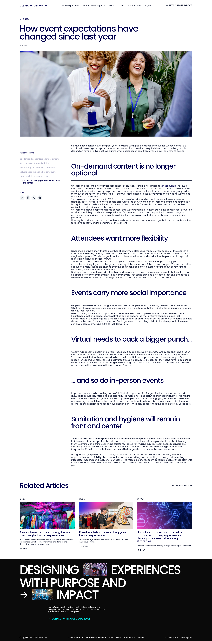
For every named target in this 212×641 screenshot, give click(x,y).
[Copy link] (22, 197)
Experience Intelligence (94, 5)
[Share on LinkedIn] (28, 197)
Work (111, 5)
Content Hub (134, 5)
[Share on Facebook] (39, 197)
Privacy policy (186, 637)
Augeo (148, 5)
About (121, 5)
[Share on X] (33, 197)
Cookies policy (172, 637)
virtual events (168, 185)
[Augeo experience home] (33, 5)
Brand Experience (70, 5)
